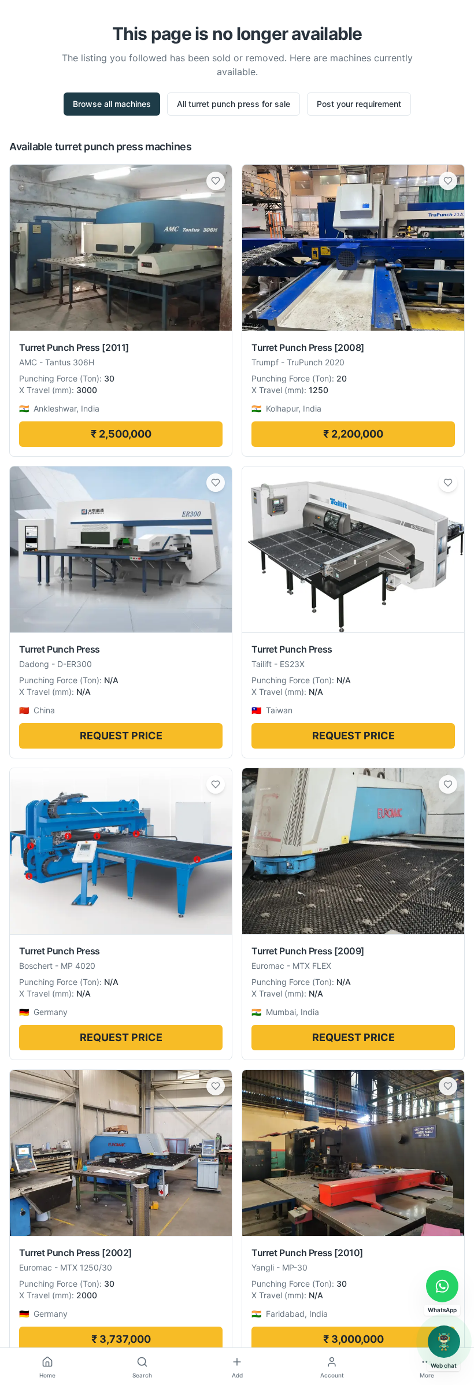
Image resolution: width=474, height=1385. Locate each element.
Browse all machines (112, 104)
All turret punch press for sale (233, 104)
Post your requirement (359, 104)
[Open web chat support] (444, 1341)
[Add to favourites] (215, 181)
